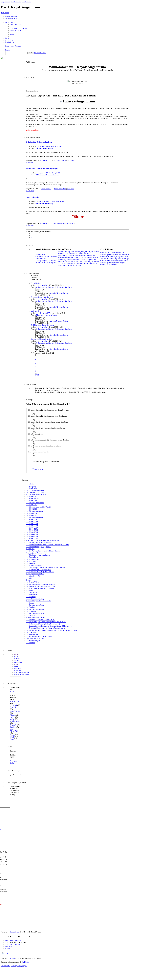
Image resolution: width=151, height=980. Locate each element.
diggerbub (52, 321)
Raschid (12, 727)
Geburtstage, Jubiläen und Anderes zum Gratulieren (54, 287)
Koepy (12, 691)
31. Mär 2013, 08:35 (56, 201)
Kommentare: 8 (46, 189)
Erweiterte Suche (13, 762)
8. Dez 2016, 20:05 (56, 146)
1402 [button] (37, 375)
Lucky (12, 717)
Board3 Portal (14, 932)
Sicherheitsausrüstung (44, 148)
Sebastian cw (14, 701)
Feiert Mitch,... (36, 283)
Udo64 (12, 737)
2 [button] (31, 237)
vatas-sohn (44, 146)
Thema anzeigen (38, 469)
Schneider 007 (45, 313)
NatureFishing (15, 711)
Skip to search (26, 2)
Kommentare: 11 (45, 160)
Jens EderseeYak (14, 730)
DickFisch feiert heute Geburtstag (42, 325)
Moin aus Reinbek (37, 311)
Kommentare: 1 (45, 224)
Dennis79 (13, 725)
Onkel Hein (14, 707)
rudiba (12, 719)
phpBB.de (25, 962)
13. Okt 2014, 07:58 (53, 173)
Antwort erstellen (60, 160)
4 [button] (35, 367)
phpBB (12, 958)
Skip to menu (5, 2)
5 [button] (35, 371)
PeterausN (13, 705)
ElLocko (13, 715)
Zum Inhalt (5, 13)
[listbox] (15, 775)
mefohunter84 (14, 721)
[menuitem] (16, 24)
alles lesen (70, 160)
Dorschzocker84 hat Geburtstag (42, 297)
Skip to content (16, 2)
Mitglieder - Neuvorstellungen (47, 175)
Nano (12, 739)
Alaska (12, 735)
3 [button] (35, 363)
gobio (42, 173)
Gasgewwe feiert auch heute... (41, 339)
